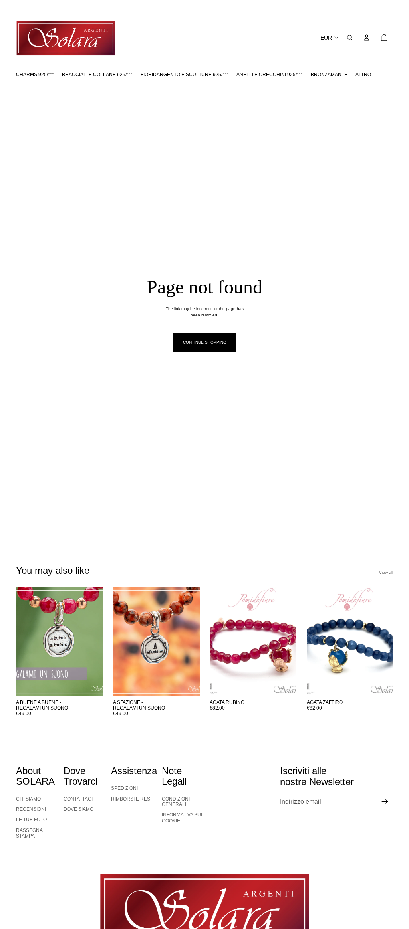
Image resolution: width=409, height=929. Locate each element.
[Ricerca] (350, 37)
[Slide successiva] (94, 641)
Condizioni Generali (176, 801)
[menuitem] (363, 74)
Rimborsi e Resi (131, 799)
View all (386, 572)
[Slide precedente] (25, 641)
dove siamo (78, 809)
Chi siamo (28, 799)
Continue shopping (204, 342)
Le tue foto (31, 819)
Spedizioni (124, 788)
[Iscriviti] (385, 802)
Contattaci (78, 799)
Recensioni (31, 809)
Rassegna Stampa (29, 833)
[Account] (366, 37)
